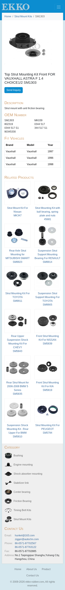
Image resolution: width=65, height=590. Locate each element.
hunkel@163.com (25, 535)
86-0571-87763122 (25, 547)
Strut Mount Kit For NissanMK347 (17, 212)
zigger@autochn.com (27, 539)
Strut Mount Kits (23, 16)
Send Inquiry (13, 90)
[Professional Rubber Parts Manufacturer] (16, 6)
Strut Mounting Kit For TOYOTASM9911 (17, 297)
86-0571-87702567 (25, 543)
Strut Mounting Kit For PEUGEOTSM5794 (47, 429)
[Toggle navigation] (58, 7)
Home (7, 16)
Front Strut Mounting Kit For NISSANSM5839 (47, 340)
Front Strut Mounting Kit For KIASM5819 (47, 386)
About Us (31, 569)
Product (46, 569)
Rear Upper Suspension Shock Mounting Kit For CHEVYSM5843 (17, 343)
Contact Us (32, 575)
